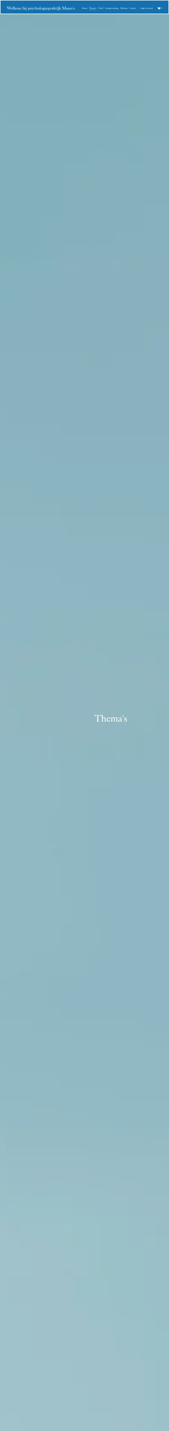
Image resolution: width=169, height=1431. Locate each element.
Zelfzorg (123, 8)
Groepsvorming (111, 8)
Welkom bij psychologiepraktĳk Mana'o (41, 8)
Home (84, 8)
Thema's (92, 8)
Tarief (100, 8)
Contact (132, 8)
